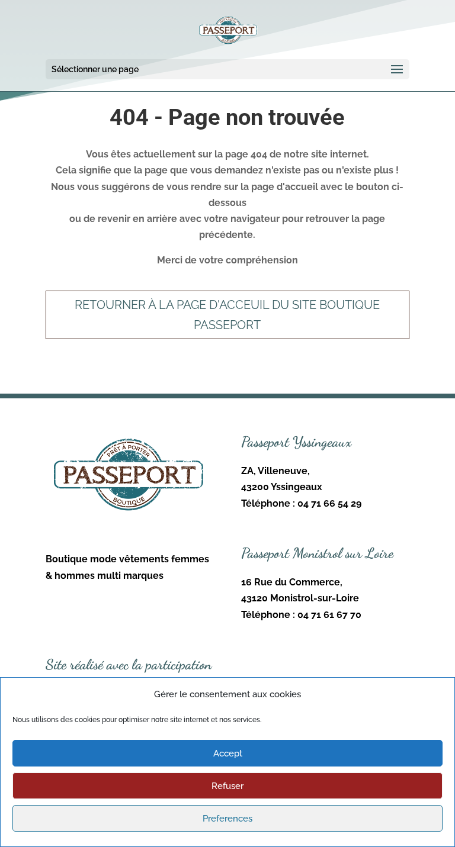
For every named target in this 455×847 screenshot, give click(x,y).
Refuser (227, 786)
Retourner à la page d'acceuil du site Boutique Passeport (227, 315)
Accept (227, 753)
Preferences (227, 818)
